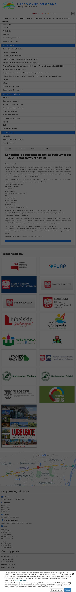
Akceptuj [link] (67, 590)
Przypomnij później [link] (56, 590)
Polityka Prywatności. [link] (20, 580)
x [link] (73, 574)
